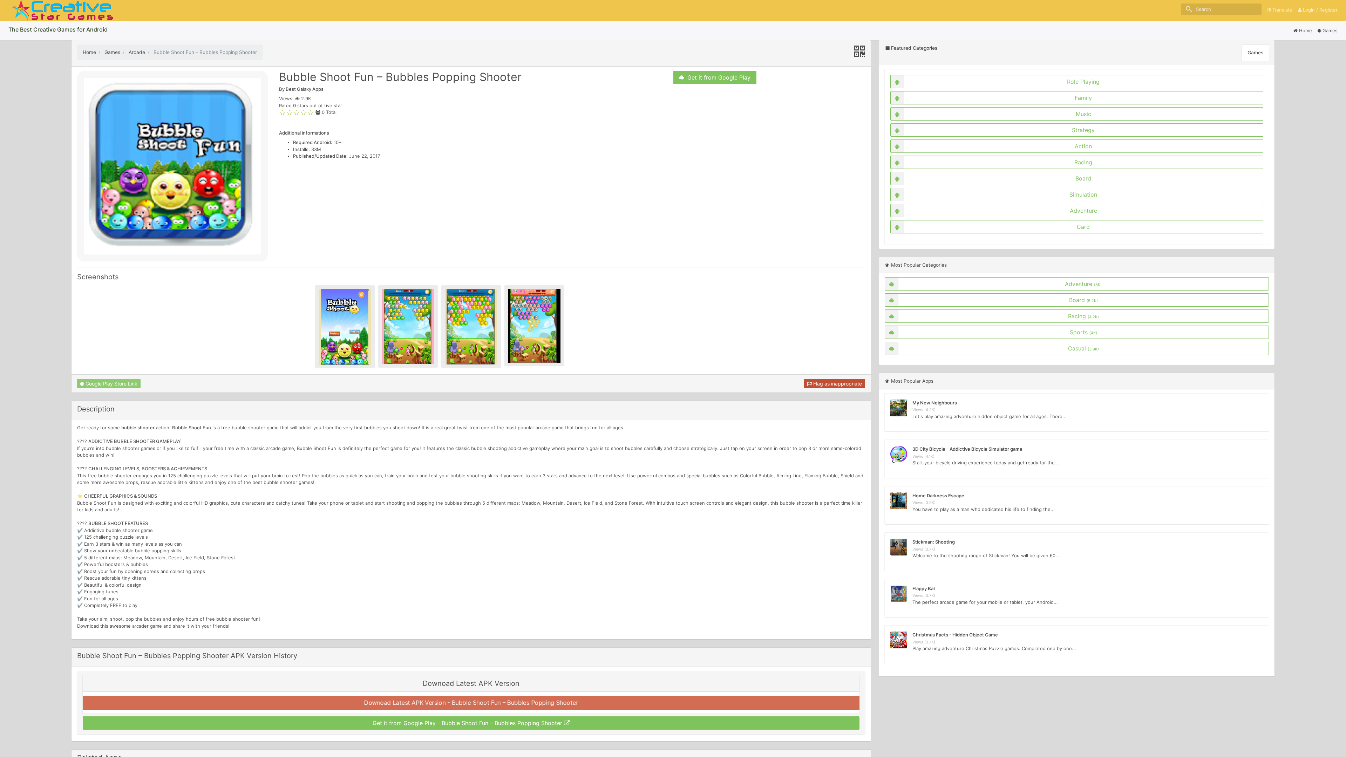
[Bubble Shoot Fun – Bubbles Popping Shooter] (345, 327)
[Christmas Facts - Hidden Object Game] (898, 640)
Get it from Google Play (717, 77)
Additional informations (304, 133)
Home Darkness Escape (938, 495)
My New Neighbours (934, 402)
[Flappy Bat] (898, 593)
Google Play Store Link (110, 384)
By (301, 89)
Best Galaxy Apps (305, 89)
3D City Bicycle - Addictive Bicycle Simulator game (967, 449)
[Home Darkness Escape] (898, 500)
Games (1330, 30)
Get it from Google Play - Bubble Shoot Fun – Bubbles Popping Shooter (468, 723)
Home (1305, 30)
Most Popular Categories (918, 265)
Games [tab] (1255, 52)
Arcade (137, 52)
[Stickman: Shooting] (898, 547)
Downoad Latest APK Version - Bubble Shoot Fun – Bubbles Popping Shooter (471, 703)
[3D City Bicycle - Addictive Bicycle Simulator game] (898, 454)
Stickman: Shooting (933, 542)
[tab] (471, 702)
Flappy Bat (923, 588)
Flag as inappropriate (837, 384)
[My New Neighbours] (898, 408)
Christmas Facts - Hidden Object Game (955, 634)
